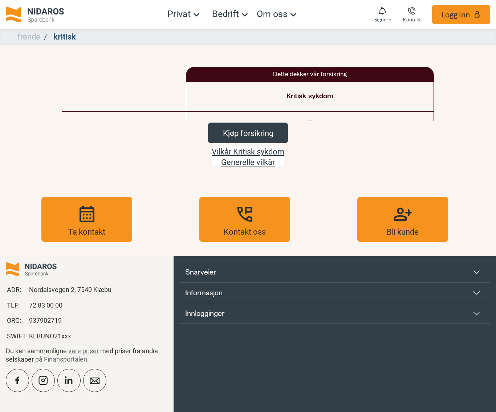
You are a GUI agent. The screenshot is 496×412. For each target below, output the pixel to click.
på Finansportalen (61, 359)
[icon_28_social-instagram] (43, 380)
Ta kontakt (86, 219)
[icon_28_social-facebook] (17, 380)
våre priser (83, 350)
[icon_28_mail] (94, 380)
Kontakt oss (245, 219)
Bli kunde (403, 219)
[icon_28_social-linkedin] (69, 380)
